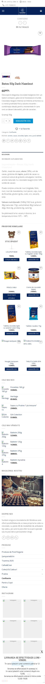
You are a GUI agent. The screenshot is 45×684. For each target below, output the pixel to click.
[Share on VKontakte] (25, 141)
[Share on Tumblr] (29, 141)
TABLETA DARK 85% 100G (33, 362)
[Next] (40, 51)
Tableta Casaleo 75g (33, 326)
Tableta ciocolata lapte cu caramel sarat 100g (11, 327)
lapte (26, 136)
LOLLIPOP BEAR (11, 252)
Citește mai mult (11, 259)
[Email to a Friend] (16, 141)
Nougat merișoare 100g (11, 362)
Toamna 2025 (8, 560)
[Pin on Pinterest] (20, 141)
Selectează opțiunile (12, 296)
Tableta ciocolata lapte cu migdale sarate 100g (33, 253)
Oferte (4, 587)
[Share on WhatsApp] (4, 141)
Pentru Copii (7, 582)
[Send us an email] (12, 537)
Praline (5, 574)
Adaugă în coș (23, 121)
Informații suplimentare (12, 159)
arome (10, 136)
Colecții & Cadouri (9, 569)
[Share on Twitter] (12, 141)
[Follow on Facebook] (4, 537)
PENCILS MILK (11, 287)
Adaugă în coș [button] (33, 259)
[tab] (22, 154)
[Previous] (5, 51)
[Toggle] (42, 569)
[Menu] (3, 11)
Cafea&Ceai (7, 565)
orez (30, 136)
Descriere (6, 154)
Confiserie (22, 18)
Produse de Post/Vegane (12, 552)
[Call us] (16, 537)
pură (34, 136)
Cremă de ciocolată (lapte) (33, 288)
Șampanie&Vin (8, 556)
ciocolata (21, 136)
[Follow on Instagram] (8, 537)
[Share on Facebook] (8, 141)
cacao (15, 136)
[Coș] (41, 11)
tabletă (38, 136)
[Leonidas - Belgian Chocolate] (22, 11)
